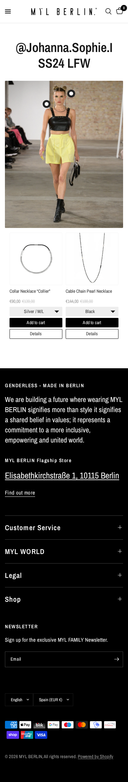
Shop (13, 599)
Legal (13, 575)
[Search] (108, 11)
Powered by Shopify (95, 756)
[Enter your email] (116, 659)
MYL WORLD (25, 551)
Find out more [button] (20, 493)
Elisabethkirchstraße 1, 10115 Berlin (62, 475)
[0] (118, 11)
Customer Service (33, 527)
